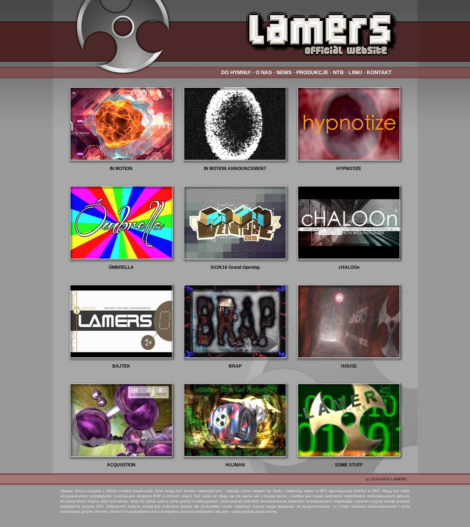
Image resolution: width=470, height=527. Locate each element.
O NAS (264, 72)
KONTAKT (379, 72)
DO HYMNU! (236, 72)
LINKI (355, 72)
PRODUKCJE (312, 72)
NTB (338, 72)
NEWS (284, 72)
